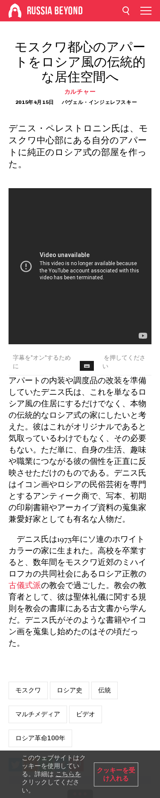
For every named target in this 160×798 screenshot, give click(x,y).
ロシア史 (69, 690)
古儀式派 (25, 586)
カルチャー (80, 91)
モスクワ (28, 690)
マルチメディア (37, 714)
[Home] (15, 10)
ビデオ (85, 714)
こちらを (68, 774)
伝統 (104, 690)
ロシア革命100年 (40, 738)
